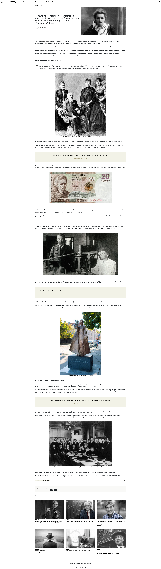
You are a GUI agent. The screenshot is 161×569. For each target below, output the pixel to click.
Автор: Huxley (43, 27)
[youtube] (52, 2)
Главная (36, 5)
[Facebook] (46, 2)
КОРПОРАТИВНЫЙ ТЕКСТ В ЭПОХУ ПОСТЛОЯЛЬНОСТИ (78, 550)
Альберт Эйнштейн (46, 41)
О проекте (25, 2)
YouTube (89, 563)
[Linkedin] (50, 2)
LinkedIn (83, 563)
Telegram (78, 563)
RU (156, 2)
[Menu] (1, 2)
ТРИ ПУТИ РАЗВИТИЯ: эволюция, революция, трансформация (46, 551)
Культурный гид (33, 2)
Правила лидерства (45, 480)
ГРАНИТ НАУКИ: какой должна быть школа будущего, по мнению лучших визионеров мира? (79, 522)
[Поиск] (160, 1)
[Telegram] (48, 2)
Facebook (72, 563)
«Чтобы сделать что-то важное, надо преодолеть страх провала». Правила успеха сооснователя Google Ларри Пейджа (48, 523)
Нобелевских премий (53, 46)
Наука (38, 480)
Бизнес (40, 5)
